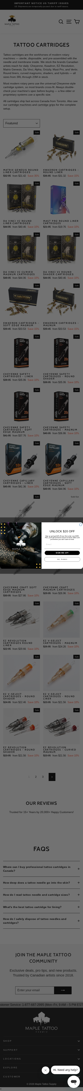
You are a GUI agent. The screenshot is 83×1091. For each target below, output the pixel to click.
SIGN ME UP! (62, 553)
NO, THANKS (62, 559)
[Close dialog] (80, 524)
